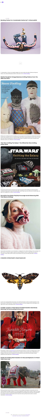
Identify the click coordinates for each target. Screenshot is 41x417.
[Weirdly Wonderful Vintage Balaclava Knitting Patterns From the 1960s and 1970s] (20, 133)
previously (13, 350)
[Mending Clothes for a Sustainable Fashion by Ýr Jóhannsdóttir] (20, 53)
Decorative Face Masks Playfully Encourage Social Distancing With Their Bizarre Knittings (20, 196)
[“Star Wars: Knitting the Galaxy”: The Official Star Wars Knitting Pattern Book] (20, 186)
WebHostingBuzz (27, 414)
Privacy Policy (14, 415)
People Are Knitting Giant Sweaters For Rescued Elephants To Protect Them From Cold (20, 358)
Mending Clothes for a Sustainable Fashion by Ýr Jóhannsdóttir (19, 20)
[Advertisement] (20, 12)
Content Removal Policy (25, 415)
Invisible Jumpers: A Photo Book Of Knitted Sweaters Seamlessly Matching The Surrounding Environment (19, 308)
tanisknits (2, 187)
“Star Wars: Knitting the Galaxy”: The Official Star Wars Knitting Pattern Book (19, 143)
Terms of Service (19, 415)
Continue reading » (26, 73)
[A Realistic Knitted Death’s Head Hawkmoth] (20, 299)
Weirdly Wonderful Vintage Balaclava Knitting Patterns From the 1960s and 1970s (19, 77)
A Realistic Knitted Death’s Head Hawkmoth (13, 258)
